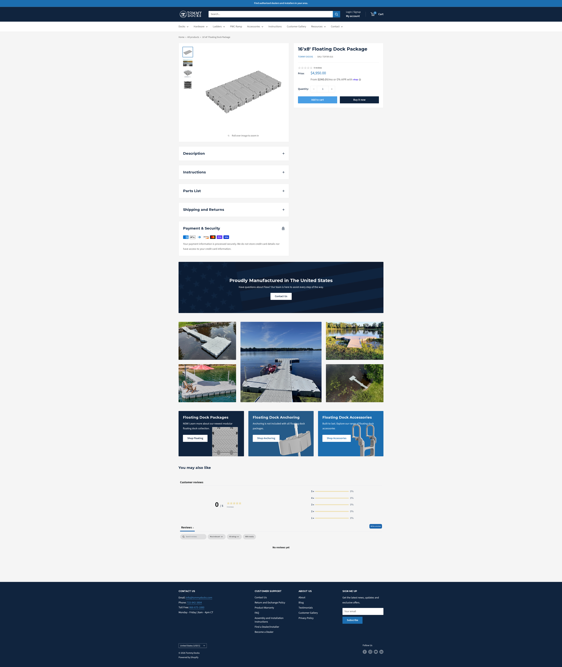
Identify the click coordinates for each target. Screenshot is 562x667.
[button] (332, 491)
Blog (301, 602)
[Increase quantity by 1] (332, 89)
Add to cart (317, 100)
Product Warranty (264, 608)
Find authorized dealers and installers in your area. (281, 3)
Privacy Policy (306, 618)
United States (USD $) (190, 645)
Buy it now (359, 100)
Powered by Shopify (188, 657)
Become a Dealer (264, 632)
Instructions (275, 26)
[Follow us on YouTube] (376, 652)
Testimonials (306, 608)
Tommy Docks (305, 56)
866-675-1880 (196, 607)
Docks (182, 26)
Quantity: (303, 89)
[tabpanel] (281, 557)
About (302, 597)
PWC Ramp (236, 26)
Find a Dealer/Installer (267, 627)
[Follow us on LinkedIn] (381, 652)
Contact (335, 26)
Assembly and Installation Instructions (269, 620)
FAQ (257, 613)
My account (353, 16)
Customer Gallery (296, 26)
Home (181, 37)
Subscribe (352, 620)
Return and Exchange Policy (270, 602)
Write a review (376, 526)
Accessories (253, 26)
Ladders (217, 26)
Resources (317, 26)
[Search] (336, 14)
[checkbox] (249, 536)
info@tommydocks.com (199, 597)
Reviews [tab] (187, 527)
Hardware (199, 26)
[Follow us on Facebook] (365, 652)
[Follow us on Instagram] (370, 652)
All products (193, 37)
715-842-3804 (194, 602)
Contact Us (281, 296)
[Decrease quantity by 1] (314, 89)
